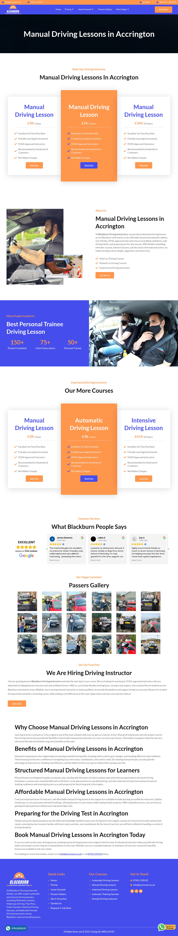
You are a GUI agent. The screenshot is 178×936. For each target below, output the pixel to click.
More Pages (121, 9)
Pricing (68, 9)
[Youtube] (141, 891)
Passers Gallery (105, 9)
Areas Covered (84, 9)
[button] (168, 549)
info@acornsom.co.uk (70, 854)
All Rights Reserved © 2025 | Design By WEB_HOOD (89, 931)
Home (58, 9)
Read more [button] (54, 560)
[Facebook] (132, 891)
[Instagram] (136, 891)
